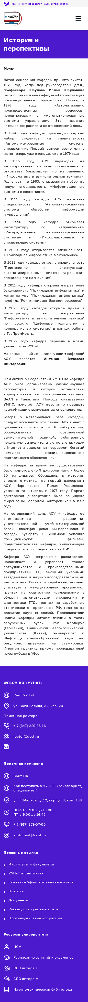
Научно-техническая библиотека (42, 989)
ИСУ (17, 947)
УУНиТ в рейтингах (26, 873)
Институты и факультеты (31, 864)
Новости (16, 891)
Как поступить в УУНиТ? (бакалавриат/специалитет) (48, 788)
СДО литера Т (25, 968)
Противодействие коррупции (35, 918)
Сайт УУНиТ (23, 695)
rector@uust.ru (26, 736)
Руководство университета (33, 909)
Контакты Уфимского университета (41, 882)
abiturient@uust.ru (29, 835)
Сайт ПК (20, 776)
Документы (19, 900)
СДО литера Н (25, 979)
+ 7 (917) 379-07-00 (29, 824)
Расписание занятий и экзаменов (43, 957)
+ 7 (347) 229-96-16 (29, 726)
